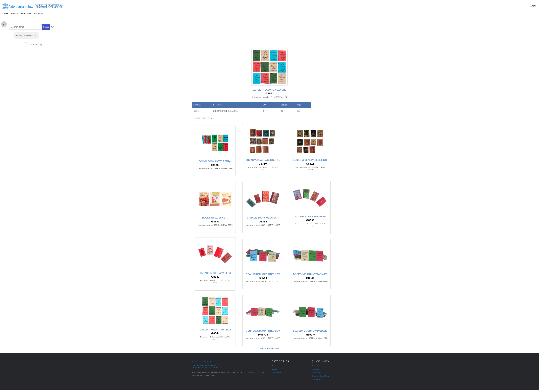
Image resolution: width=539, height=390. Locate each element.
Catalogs (14, 13)
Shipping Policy (317, 372)
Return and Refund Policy (320, 376)
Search (46, 27)
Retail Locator (26, 13)
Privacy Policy (316, 379)
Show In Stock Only (35, 45)
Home (6, 13)
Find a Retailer (316, 369)
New (273, 366)
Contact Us (38, 13)
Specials (274, 369)
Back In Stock (276, 372)
